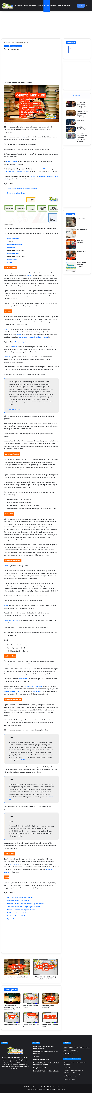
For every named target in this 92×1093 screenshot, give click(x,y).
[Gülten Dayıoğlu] (71, 255)
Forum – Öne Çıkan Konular (72, 1059)
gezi (17, 864)
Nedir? (47, 5)
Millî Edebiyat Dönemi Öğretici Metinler (20, 913)
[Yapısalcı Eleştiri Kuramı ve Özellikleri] (71, 267)
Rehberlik (66, 1050)
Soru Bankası (74, 1050)
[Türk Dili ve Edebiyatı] (7, 5)
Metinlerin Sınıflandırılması (16, 193)
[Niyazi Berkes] (71, 222)
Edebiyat (33, 5)
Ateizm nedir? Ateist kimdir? (71, 1079)
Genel (65, 1047)
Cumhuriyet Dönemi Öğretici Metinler (19, 916)
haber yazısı (48, 169)
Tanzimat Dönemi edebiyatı (32, 686)
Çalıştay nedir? (68, 1067)
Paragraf (7, 329)
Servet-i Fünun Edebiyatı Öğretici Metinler (21, 910)
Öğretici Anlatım (12, 919)
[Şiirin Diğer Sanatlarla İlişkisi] (71, 129)
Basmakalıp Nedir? (82, 229)
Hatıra (33, 176)
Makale (35, 169)
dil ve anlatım (23, 679)
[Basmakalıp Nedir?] (71, 233)
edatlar (20, 337)
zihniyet (29, 275)
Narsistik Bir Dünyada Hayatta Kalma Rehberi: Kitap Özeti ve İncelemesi (82, 137)
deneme (7, 171)
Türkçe (41, 5)
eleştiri (21, 171)
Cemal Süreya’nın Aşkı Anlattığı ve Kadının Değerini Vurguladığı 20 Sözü (12, 1007)
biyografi (50, 176)
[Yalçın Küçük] (71, 122)
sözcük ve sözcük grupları (39, 337)
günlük (6, 179)
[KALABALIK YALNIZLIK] (71, 244)
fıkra (17, 171)
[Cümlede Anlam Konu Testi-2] (31, 1017)
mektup (55, 176)
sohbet (12, 171)
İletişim (68, 5)
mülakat (41, 169)
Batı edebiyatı (37, 691)
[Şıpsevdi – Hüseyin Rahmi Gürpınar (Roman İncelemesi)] (71, 113)
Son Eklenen (76, 95)
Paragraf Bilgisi (20, 342)
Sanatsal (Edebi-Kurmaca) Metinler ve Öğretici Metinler (25, 904)
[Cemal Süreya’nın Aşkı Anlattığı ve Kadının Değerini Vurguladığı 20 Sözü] (12, 998)
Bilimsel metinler (11, 161)
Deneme (7, 620)
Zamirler (7, 357)
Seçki (26, 5)
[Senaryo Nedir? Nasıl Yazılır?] (12, 1017)
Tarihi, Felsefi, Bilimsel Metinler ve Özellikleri (22, 189)
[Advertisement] (46, 24)
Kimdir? (54, 5)
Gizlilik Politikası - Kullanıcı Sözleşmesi (58, 1087)
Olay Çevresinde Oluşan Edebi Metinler (20, 897)
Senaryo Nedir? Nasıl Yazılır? (12, 1024)
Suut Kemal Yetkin (15, 409)
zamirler (27, 337)
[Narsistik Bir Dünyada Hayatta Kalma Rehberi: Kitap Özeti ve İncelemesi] (71, 136)
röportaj (27, 171)
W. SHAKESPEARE (24, 760)
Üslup (6, 566)
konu (23, 137)
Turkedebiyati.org (32, 1087)
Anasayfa (7, 42)
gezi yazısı (42, 176)
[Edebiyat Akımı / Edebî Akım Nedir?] (50, 1017)
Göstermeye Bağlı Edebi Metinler (18, 901)
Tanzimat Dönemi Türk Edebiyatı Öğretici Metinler (23, 907)
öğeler (19, 334)
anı (17, 620)
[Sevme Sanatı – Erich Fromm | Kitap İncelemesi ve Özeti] (71, 104)
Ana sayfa (19, 5)
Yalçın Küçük (80, 120)
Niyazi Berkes (81, 218)
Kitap (76, 1047)
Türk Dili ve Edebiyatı (16, 46)
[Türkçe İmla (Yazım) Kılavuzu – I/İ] (50, 998)
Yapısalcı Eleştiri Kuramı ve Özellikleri (81, 264)
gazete (18, 691)
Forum (61, 5)
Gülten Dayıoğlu (81, 251)
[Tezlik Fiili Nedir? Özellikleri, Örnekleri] (31, 998)
